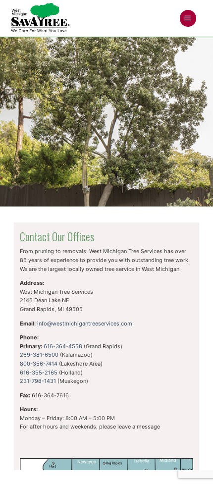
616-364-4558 (63, 346)
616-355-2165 (38, 372)
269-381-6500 (39, 354)
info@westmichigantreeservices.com (84, 323)
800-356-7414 (38, 363)
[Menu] (188, 18)
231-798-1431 (38, 380)
